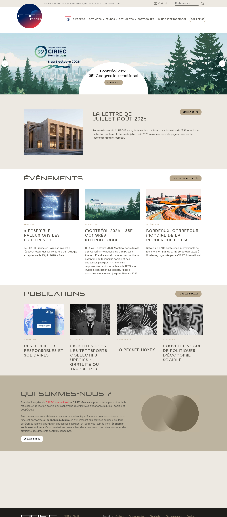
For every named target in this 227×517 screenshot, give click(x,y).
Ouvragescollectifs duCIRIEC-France (114, 76)
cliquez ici (113, 87)
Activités (95, 19)
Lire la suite (192, 113)
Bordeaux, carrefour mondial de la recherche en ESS (172, 235)
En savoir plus (32, 439)
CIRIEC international (57, 402)
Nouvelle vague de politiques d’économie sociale (182, 353)
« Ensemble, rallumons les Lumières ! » (42, 235)
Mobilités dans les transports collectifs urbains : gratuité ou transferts (88, 357)
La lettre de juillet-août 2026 (120, 116)
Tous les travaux (188, 294)
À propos (79, 19)
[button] (113, 63)
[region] (113, 63)
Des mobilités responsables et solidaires (43, 350)
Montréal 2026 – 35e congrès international (109, 235)
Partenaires (146, 19)
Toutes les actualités (185, 178)
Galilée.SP (197, 19)
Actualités (126, 19)
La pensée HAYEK (136, 350)
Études (110, 19)
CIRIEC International (172, 19)
